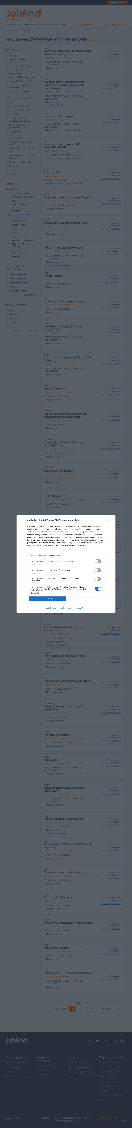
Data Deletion (51, 608)
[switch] (98, 561)
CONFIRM (47, 599)
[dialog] (66, 564)
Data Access (66, 608)
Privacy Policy (80, 608)
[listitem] (66, 555)
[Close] (110, 520)
